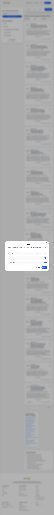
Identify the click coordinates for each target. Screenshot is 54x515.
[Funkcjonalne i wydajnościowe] (45, 258)
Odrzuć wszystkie (36, 267)
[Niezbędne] (45, 253)
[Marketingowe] (45, 262)
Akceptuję (44, 267)
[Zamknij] (47, 243)
